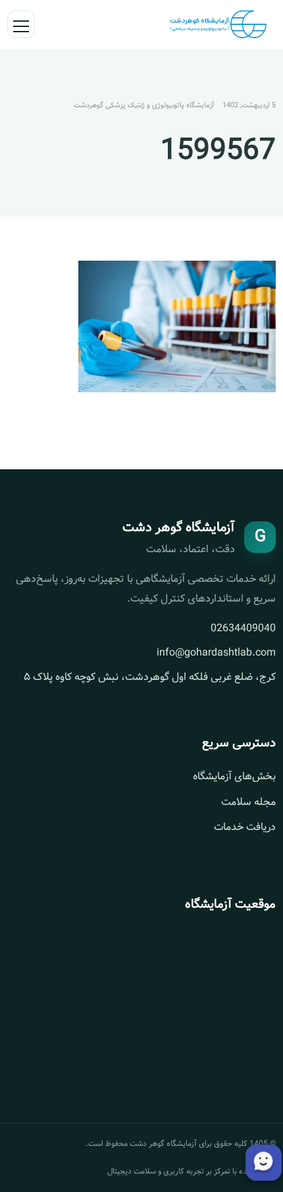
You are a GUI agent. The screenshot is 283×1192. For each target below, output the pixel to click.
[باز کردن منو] (21, 24)
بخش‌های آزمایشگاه (234, 776)
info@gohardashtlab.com (216, 652)
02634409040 (243, 628)
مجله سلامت (248, 802)
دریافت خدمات (245, 827)
